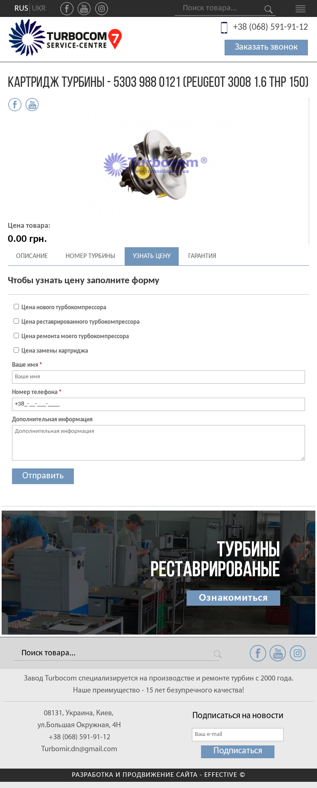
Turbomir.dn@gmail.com (79, 749)
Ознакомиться (233, 598)
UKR (39, 9)
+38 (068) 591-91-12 (270, 27)
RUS (21, 9)
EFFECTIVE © (225, 774)
